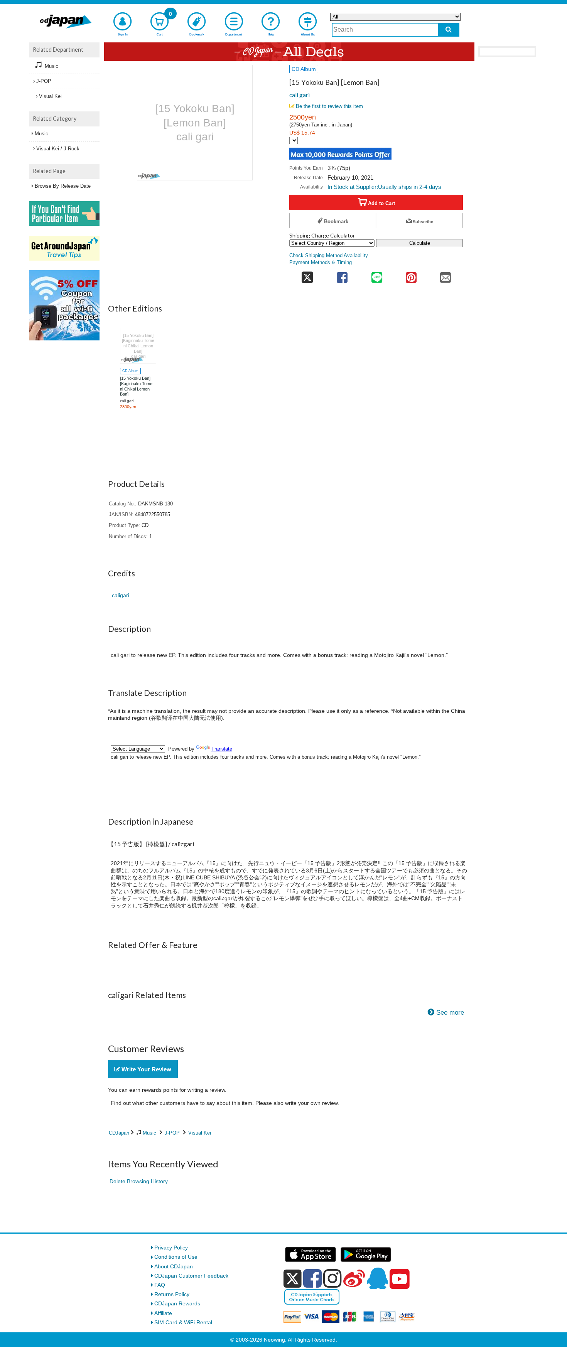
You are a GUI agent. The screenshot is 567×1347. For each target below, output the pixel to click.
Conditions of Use (175, 1257)
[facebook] (312, 1278)
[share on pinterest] (411, 275)
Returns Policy (171, 1294)
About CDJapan (173, 1266)
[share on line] (376, 275)
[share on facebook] (342, 275)
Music (149, 1133)
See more (450, 1012)
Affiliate (163, 1313)
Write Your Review (145, 1069)
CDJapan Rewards (177, 1303)
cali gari (299, 94)
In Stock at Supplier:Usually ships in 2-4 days (384, 187)
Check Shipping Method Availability (328, 255)
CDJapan (119, 1133)
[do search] (448, 30)
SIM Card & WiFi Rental (183, 1322)
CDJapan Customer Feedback (191, 1276)
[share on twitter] (307, 275)
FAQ (159, 1285)
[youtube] (400, 1279)
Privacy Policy (171, 1247)
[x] (293, 1278)
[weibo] (354, 1278)
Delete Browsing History (139, 1181)
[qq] (377, 1278)
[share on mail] (446, 275)
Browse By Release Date (63, 186)
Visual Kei (199, 1133)
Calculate (419, 243)
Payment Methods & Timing (320, 262)
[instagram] (332, 1278)
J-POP (172, 1133)
